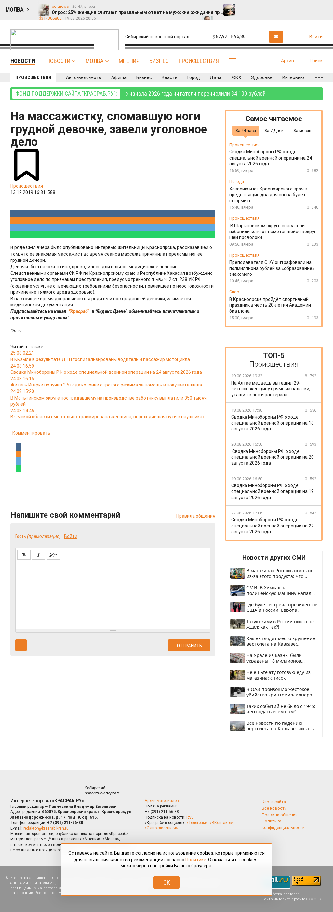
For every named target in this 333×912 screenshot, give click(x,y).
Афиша (119, 77)
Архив (287, 60)
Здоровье (262, 77)
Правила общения (195, 516)
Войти (70, 536)
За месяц (302, 130)
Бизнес (159, 60)
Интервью (293, 77)
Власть (170, 77)
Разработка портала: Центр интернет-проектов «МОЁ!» (292, 896)
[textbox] (113, 593)
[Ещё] (319, 77)
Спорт (235, 291)
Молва (94, 60)
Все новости (274, 808)
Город (193, 77)
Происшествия (199, 60)
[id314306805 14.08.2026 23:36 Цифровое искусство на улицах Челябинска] (322, 6)
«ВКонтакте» (221, 823)
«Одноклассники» (161, 828)
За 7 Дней (274, 130)
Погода (236, 181)
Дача (215, 77)
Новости (58, 60)
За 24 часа (245, 130)
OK (166, 882)
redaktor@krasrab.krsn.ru (46, 828)
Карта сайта (274, 801)
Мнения (129, 60)
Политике (195, 859)
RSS (189, 817)
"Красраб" (79, 311)
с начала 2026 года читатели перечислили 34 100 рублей (140, 93)
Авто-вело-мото (83, 77)
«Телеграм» (197, 823)
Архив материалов (162, 800)
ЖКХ (236, 77)
